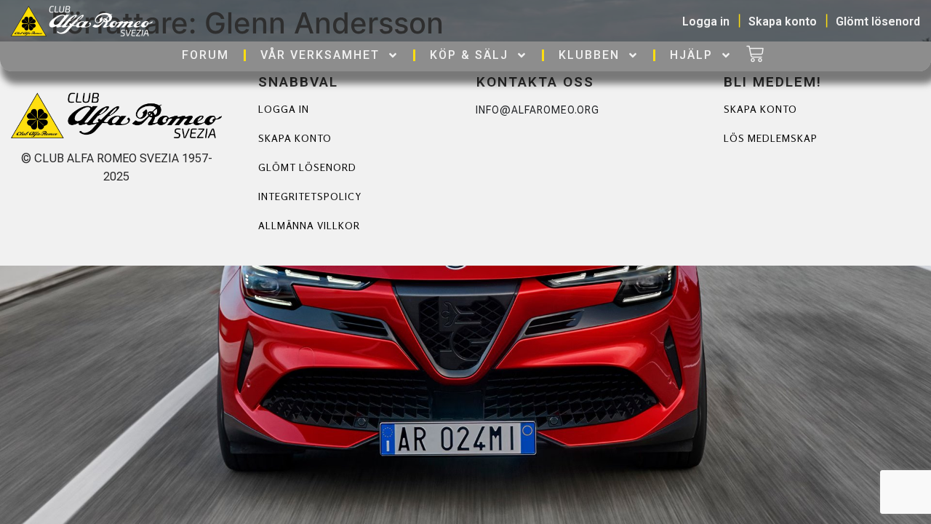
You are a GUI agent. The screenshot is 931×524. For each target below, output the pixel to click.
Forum (205, 55)
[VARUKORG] (755, 55)
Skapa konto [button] (782, 21)
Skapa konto (295, 138)
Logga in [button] (706, 21)
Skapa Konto (760, 109)
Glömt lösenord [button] (878, 21)
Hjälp (691, 55)
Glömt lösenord (307, 167)
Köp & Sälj (469, 55)
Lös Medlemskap (771, 138)
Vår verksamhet (320, 55)
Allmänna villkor (309, 225)
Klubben (589, 55)
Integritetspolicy (309, 196)
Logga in (283, 109)
